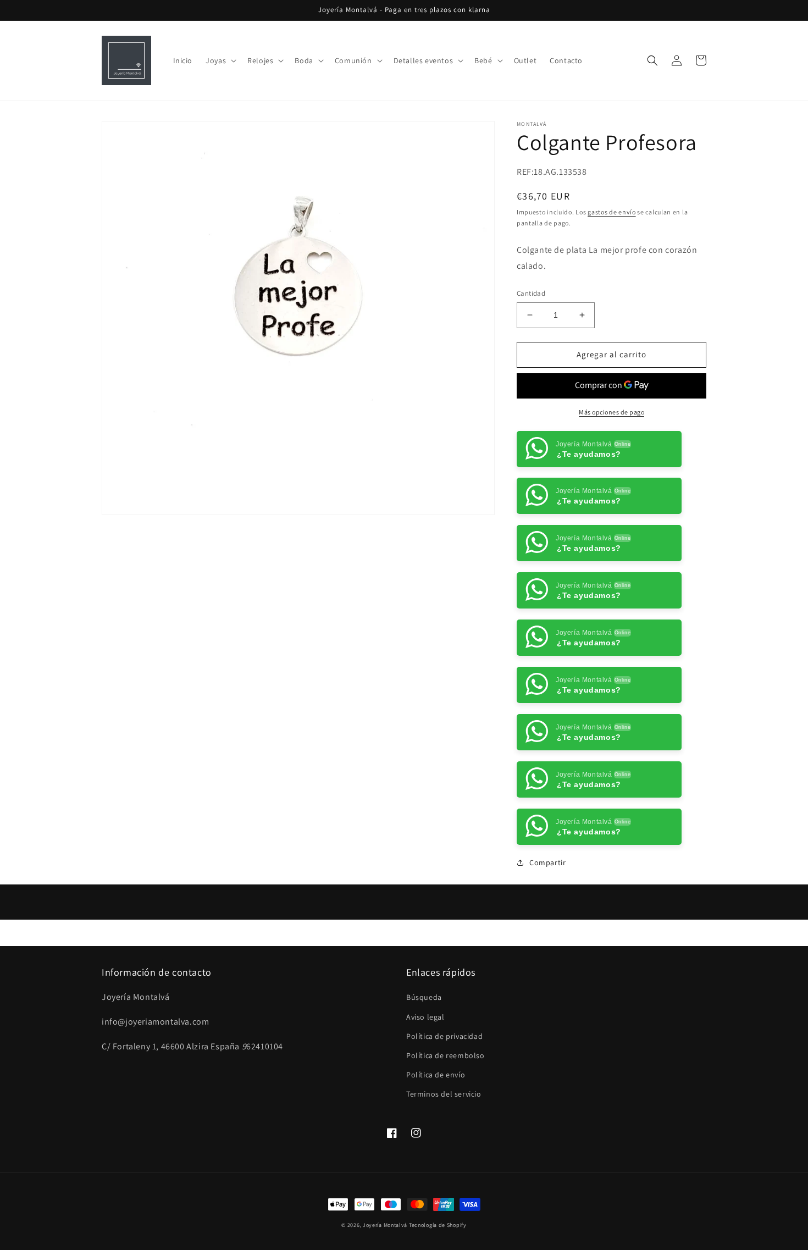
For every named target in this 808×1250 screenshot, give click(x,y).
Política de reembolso (445, 1103)
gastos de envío (612, 212)
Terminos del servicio (444, 1141)
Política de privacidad (444, 1083)
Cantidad (531, 293)
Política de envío (435, 1122)
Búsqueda (424, 1044)
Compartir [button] (547, 910)
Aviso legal (425, 1064)
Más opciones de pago (611, 412)
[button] (220, 60)
